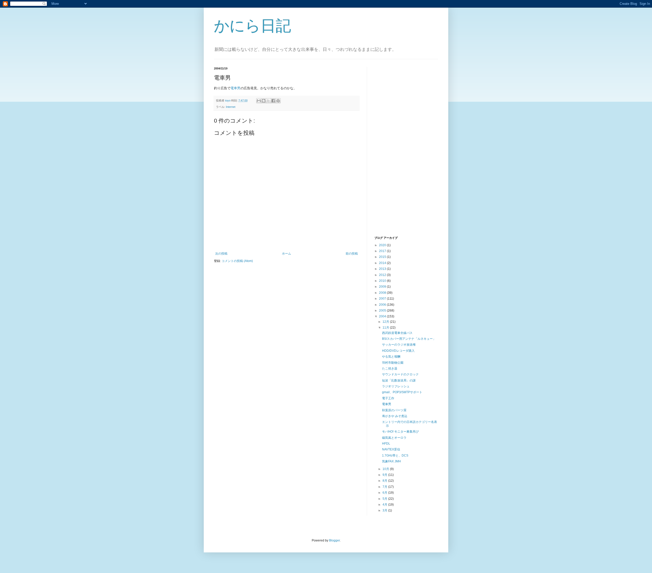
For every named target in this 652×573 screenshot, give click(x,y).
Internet (230, 106)
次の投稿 (221, 253)
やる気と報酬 (391, 356)
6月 (385, 492)
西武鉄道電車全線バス (397, 333)
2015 (383, 257)
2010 (383, 281)
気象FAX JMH (391, 461)
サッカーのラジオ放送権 (399, 344)
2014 (383, 263)
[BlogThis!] (263, 100)
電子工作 (388, 398)
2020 (383, 245)
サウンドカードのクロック (400, 374)
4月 (385, 504)
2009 (383, 286)
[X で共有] (268, 100)
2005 (383, 310)
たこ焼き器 (389, 368)
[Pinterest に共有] (278, 100)
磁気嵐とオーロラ (394, 437)
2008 (383, 293)
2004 (383, 316)
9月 (385, 475)
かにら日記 (252, 25)
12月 (386, 322)
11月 (386, 327)
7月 (385, 487)
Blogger (334, 540)
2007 (383, 298)
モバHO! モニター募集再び (400, 431)
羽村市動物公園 (392, 362)
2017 (383, 251)
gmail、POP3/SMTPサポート (402, 392)
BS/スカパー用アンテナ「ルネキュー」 (409, 339)
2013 (383, 269)
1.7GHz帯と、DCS (395, 455)
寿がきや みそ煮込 (394, 416)
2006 (383, 304)
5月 (385, 499)
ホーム (286, 253)
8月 (385, 480)
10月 (386, 469)
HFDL (386, 443)
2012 (383, 275)
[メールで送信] (258, 100)
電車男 (235, 88)
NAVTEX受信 (391, 449)
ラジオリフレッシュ (396, 386)
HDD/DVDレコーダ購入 (398, 350)
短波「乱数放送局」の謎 (399, 380)
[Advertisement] (394, 151)
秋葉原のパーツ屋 (394, 410)
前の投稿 (352, 253)
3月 (385, 510)
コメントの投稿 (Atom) (237, 261)
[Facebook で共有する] (273, 100)
